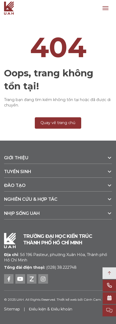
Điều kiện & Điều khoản (50, 309)
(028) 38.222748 (61, 267)
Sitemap (12, 309)
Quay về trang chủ (58, 122)
